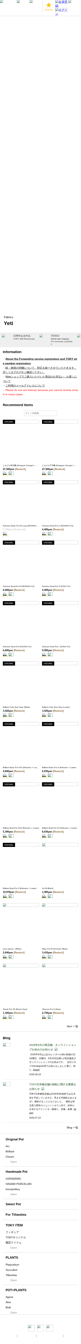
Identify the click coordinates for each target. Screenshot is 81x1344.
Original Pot (15, 1139)
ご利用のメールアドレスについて (25, 385)
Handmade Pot (17, 1171)
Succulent (11, 1269)
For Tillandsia (16, 1214)
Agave (9, 1296)
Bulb (8, 1307)
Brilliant (10, 1151)
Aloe (8, 1302)
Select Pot (13, 1204)
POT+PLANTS (16, 1290)
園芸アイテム (13, 1242)
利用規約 (69, 1336)
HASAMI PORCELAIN (18, 1183)
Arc (8, 1146)
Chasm (10, 1156)
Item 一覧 (72, 1026)
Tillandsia (11, 1275)
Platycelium (12, 1264)
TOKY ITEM (14, 1225)
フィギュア (12, 1232)
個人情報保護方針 (27, 1336)
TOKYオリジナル (16, 1237)
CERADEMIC (13, 1178)
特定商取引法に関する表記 (50, 1336)
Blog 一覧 (72, 1127)
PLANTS (12, 1257)
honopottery (13, 1189)
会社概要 (11, 1336)
